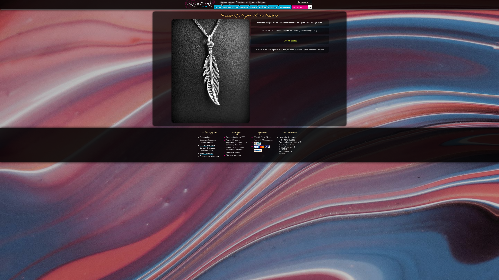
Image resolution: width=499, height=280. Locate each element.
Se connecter (303, 2)
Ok (310, 7)
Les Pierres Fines (206, 151)
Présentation (204, 137)
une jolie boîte (288, 50)
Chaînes (262, 7)
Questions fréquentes (208, 140)
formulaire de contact (288, 137)
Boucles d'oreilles (230, 7)
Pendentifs (272, 7)
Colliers (253, 7)
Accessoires (285, 7)
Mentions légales (206, 153)
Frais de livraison (206, 143)
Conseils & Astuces (207, 148)
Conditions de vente (207, 145)
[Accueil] (200, 4)
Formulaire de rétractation (209, 156)
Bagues (218, 7)
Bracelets (244, 7)
